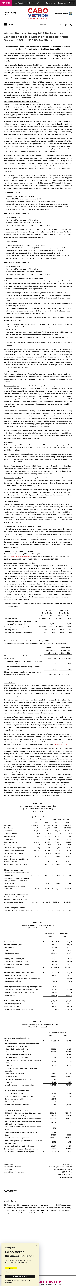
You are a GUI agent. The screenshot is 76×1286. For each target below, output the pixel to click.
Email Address (11, 1268)
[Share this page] (71, 24)
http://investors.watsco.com (20, 556)
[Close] (36, 1246)
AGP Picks (6, 3)
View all (71, 3)
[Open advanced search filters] (66, 24)
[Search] (61, 24)
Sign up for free (20, 1276)
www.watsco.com (61, 744)
